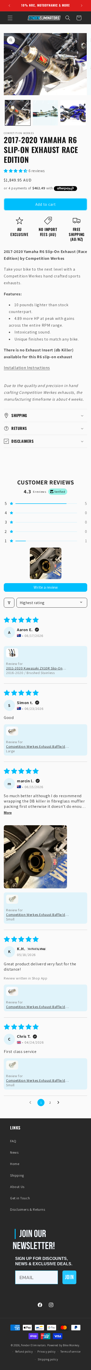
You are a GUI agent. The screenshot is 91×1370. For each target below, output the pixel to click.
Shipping (17, 1175)
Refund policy (24, 1351)
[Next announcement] (81, 5)
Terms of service (70, 1351)
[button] (10, 17)
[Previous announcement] (9, 5)
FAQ (13, 1141)
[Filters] (9, 603)
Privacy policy (46, 1351)
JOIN (69, 1277)
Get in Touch (20, 1198)
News (14, 1152)
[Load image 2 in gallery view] (45, 112)
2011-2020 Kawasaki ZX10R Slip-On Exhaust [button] (34, 668)
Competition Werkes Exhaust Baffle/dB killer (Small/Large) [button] (36, 746)
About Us (17, 1186)
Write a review (46, 587)
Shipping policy (48, 1359)
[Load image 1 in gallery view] (17, 112)
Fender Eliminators (33, 1345)
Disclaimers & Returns (27, 1209)
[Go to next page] (60, 1102)
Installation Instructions (27, 367)
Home (14, 1163)
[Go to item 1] (45, 563)
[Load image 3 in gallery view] (73, 112)
